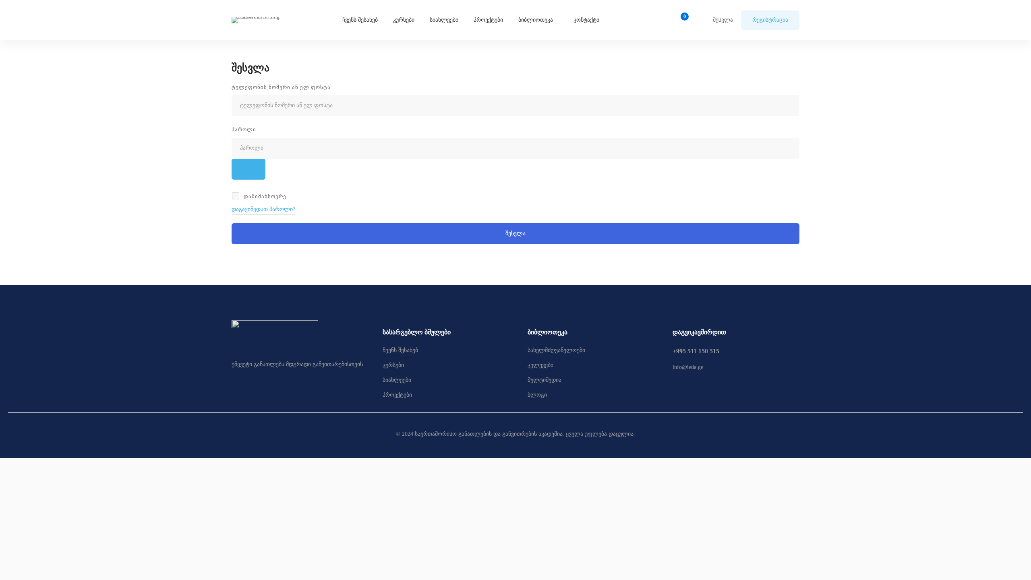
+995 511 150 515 (696, 351)
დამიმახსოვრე (264, 196)
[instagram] (692, 387)
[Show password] (248, 169)
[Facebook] (675, 387)
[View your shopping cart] (682, 20)
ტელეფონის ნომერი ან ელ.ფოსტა (281, 87)
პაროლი (244, 129)
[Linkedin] (709, 387)
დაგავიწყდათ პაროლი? (263, 209)
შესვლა (515, 233)
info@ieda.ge (688, 367)
